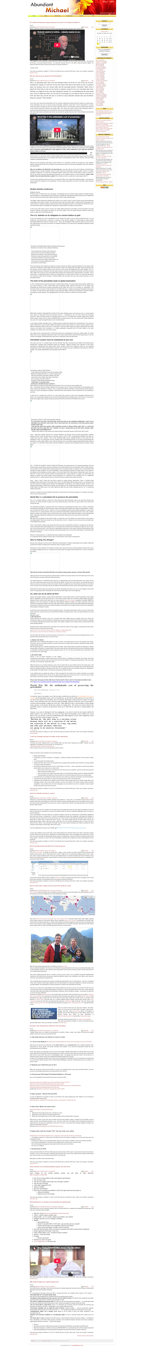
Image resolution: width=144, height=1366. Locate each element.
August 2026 (104, 31)
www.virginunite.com (40, 1241)
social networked (37, 996)
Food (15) (98, 75)
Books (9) (98, 65)
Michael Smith (39, 27)
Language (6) (99, 86)
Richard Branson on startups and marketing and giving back (50, 1202)
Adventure (47, 890)
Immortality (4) (99, 84)
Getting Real (69, 15)
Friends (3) (98, 76)
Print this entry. (34, 73)
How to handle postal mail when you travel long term (47, 846)
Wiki (93, 15)
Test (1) (98, 99)
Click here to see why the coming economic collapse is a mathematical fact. (52, 630)
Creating (53, 1206)
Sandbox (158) (99, 97)
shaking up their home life (41, 1002)
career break (39, 999)
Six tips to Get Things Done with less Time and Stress (48, 1026)
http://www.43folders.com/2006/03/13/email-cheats (49, 1126)
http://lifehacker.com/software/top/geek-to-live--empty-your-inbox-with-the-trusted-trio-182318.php (55, 1135)
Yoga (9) (98, 105)
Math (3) (98, 87)
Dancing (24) (99, 71)
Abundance (47, 1030)
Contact (111, 1)
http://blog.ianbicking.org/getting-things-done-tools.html (44, 1087)
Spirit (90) (98, 98)
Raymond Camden (47, 1340)
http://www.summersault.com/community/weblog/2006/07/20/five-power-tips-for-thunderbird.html (55, 1085)
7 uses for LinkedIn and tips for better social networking (49, 736)
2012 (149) (98, 60)
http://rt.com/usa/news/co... (102, 181)
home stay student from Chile (76, 1002)
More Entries (90, 1335)
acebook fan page (86, 1016)
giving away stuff (86, 996)
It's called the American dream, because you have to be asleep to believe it (55, 22)
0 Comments (51, 27)
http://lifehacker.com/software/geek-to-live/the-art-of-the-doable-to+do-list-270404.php (69, 1041)
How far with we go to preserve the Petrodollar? (46, 76)
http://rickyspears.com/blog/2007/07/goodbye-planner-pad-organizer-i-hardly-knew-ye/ (53, 1100)
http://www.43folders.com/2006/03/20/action (41, 1109)
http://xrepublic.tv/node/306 (38, 1175)
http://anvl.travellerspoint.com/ (66, 1016)
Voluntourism (68, 1001)
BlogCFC (33, 1340)
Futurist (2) (98, 78)
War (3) (98, 104)
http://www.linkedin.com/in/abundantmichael (42, 746)
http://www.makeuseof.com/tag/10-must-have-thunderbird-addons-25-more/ (50, 1082)
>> (108, 31)
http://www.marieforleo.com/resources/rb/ (56, 1213)
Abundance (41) (100, 61)
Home (104, 1)
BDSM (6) (98, 64)
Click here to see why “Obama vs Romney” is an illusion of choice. (49, 631)
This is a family (34, 892)
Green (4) (98, 82)
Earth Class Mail (37, 852)
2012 (45, 27)
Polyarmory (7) (99, 94)
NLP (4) (98, 91)
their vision (64, 966)
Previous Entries (81, 1335)
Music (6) (98, 90)
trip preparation (47, 994)
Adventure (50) (99, 63)
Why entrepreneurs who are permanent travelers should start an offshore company (104, 138)
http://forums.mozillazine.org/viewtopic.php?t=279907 (50, 1089)
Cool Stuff (47, 741)
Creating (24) (99, 68)
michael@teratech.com (77, 1345)
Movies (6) (98, 89)
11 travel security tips (101, 131)
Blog (46, 15)
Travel (46, 850)
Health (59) (98, 83)
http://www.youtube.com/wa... (103, 171)
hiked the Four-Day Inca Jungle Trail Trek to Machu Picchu (52, 918)
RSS (103, 60)
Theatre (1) (98, 101)
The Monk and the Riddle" (84, 1019)
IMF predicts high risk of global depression (44, 1282)
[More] (108, 145)
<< (100, 31)
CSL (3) (98, 69)
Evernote (58, 877)
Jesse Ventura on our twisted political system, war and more (50, 1166)
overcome (77, 1011)
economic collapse (70, 600)
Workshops (57, 15)
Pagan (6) (98, 93)
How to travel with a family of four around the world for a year (50, 886)
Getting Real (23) (100, 80)
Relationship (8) (99, 95)
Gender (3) (98, 79)
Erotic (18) (98, 72)
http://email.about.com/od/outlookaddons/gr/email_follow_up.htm (47, 1084)
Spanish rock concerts (70, 920)
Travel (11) (98, 102)
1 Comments (54, 741)
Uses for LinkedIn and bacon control (42, 793)
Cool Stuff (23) (99, 67)
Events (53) (99, 74)
